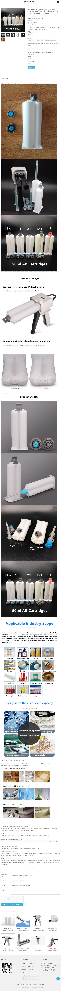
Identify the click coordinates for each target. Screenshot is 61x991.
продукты (28, 984)
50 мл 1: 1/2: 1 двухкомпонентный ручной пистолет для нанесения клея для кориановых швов (8, 949)
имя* (2, 881)
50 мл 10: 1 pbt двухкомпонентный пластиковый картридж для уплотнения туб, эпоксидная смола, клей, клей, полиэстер (8, 929)
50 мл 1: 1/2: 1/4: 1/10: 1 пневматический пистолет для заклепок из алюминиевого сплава (23, 949)
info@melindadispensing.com (51, 965)
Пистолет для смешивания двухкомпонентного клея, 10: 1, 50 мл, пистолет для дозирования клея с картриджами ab (38, 949)
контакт (35, 984)
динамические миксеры (27, 969)
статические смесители (27, 966)
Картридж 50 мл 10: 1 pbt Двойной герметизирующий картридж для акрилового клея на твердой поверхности (52, 929)
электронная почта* (4, 875)
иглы (22, 972)
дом (18, 984)
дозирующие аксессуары (27, 978)
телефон (3, 885)
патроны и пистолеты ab (27, 963)
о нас (22, 984)
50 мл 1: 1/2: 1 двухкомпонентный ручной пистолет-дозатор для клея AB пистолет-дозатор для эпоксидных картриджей (38, 929)
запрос (31, 67)
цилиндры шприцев (26, 975)
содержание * (4, 890)
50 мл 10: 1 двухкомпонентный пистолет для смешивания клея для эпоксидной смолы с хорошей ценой (53, 949)
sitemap (41, 984)
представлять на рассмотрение (12, 904)
